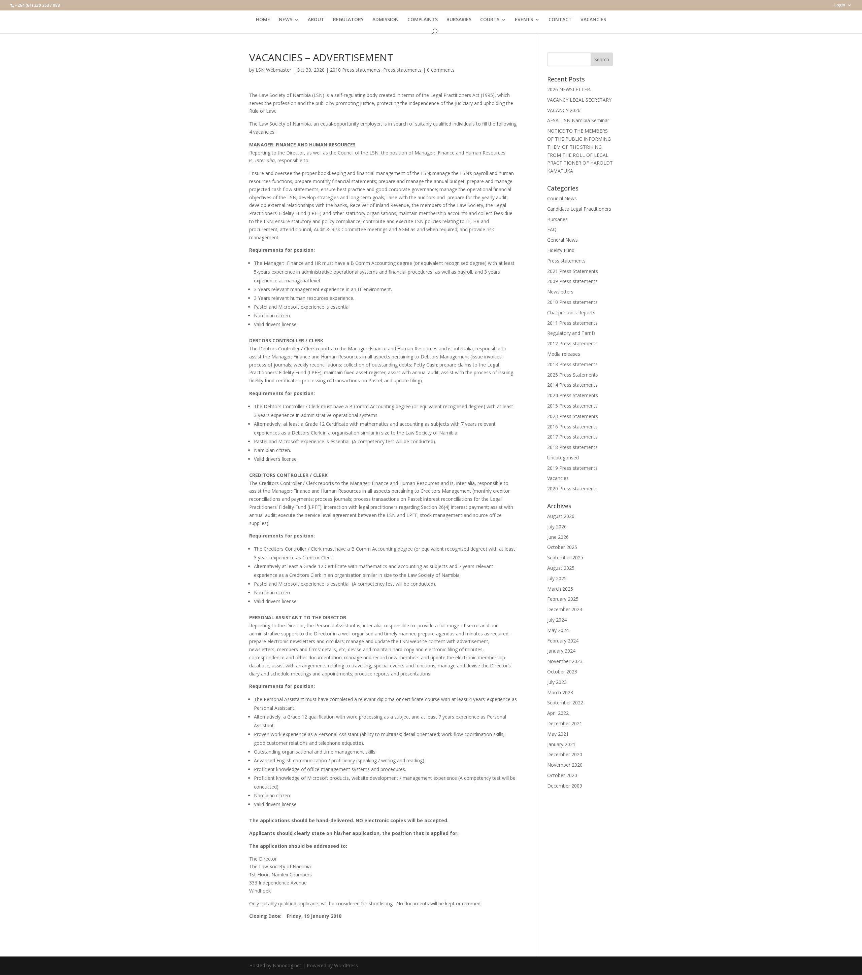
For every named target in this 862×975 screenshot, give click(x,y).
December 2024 (564, 609)
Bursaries (557, 219)
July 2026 (557, 526)
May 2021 (558, 734)
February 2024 (562, 640)
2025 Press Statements (572, 375)
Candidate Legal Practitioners (579, 209)
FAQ (552, 229)
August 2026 (560, 516)
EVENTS (524, 20)
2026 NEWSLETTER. (569, 89)
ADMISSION (385, 20)
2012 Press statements (572, 343)
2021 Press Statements (572, 271)
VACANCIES (593, 20)
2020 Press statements (572, 488)
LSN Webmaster (273, 70)
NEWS (285, 20)
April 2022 (558, 713)
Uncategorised (563, 457)
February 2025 (562, 599)
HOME (263, 20)
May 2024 (558, 630)
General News (562, 240)
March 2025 (560, 589)
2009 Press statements (572, 281)
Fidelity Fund (560, 250)
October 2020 (562, 775)
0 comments (441, 70)
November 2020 (565, 765)
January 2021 (561, 744)
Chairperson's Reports (571, 312)
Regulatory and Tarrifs (571, 333)
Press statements (402, 70)
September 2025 (565, 557)
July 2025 (557, 578)
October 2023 (562, 671)
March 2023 (560, 692)
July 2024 (557, 620)
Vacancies (558, 478)
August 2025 (560, 568)
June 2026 (558, 537)
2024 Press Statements (572, 395)
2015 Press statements (572, 406)
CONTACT (560, 20)
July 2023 (557, 682)
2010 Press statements (572, 302)
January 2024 (561, 651)
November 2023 (565, 661)
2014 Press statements (572, 385)
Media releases (563, 354)
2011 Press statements (572, 323)
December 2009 (564, 785)
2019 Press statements (572, 468)
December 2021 (564, 723)
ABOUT (316, 20)
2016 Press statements (572, 426)
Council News (562, 198)
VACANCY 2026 (564, 110)
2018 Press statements (355, 70)
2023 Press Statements (572, 416)
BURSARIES (458, 20)
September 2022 (565, 702)
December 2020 (564, 754)
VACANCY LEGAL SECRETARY (579, 100)
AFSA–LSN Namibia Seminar (578, 120)
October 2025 (562, 547)
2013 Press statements (572, 364)
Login (839, 5)
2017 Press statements (572, 436)
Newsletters (560, 291)
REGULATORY (348, 20)
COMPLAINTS (422, 20)
